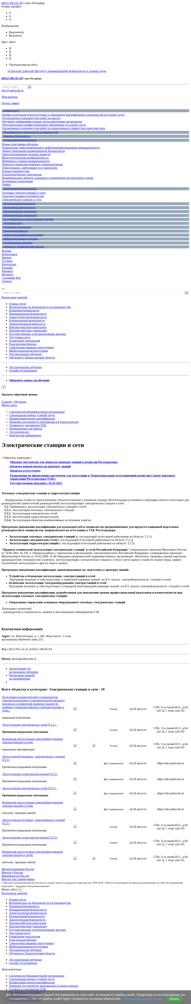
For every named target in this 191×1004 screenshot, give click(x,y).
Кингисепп (9, 264)
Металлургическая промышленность (25, 157)
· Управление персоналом (16, 227)
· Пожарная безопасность (16, 136)
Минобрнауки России (15, 875)
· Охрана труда (10, 110)
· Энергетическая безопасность (19, 188)
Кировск (7, 271)
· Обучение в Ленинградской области (23, 246)
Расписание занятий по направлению (22, 677)
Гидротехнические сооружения (22, 174)
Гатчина (7, 261)
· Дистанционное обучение (17, 242)
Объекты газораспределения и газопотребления (32, 164)
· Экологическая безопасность (18, 207)
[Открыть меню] (2, 288)
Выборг (7, 257)
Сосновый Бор (11, 277)
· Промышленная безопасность (19, 140)
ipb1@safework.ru (12, 90)
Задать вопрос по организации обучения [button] (23, 670)
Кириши (7, 267)
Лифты (6, 184)
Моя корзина (9, 96)
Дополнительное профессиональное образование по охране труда (44, 124)
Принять (174, 998)
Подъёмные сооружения (17, 181)
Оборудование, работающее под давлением (29, 167)
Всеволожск (9, 254)
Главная (6, 401)
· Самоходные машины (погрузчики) (22, 235)
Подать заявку (10, 103)
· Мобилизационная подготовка (20, 239)
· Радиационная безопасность (18, 203)
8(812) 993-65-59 (11, 3)
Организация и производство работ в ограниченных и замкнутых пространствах (53, 128)
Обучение (20, 401)
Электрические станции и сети (21, 199)
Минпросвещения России (17, 869)
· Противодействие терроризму (19, 215)
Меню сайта (9, 405)
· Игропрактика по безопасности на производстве (30, 132)
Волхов (6, 250)
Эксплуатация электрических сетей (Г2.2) (29, 724)
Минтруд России (12, 872)
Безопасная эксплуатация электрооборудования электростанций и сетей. (32, 740)
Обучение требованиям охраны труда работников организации (42, 121)
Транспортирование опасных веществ (26, 154)
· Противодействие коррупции (19, 211)
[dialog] (95, 390)
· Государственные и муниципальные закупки (28, 219)
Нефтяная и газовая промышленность (26, 161)
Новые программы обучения (20, 144)
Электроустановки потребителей (23, 196)
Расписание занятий (14, 297)
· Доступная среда (12, 223)
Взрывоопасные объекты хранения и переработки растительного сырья (47, 177)
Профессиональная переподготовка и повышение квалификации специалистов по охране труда (63, 114)
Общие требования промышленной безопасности (33, 151)
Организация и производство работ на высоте (31, 118)
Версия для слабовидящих (18, 879)
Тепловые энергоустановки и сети (24, 192)
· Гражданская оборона (15, 231)
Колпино (7, 274)
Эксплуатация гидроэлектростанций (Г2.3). (30, 774)
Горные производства (15, 171)
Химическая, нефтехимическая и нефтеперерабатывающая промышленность (51, 147)
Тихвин (7, 281)
